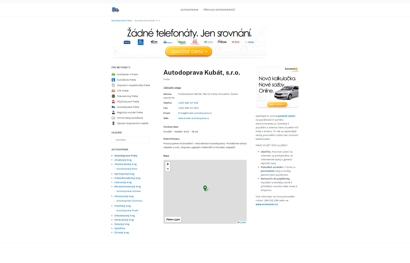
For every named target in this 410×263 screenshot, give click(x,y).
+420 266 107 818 (188, 102)
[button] (205, 188)
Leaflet (242, 222)
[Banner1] (189, 41)
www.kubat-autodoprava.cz (193, 118)
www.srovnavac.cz (267, 204)
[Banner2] (277, 87)
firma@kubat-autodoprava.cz (195, 113)
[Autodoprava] (115, 9)
